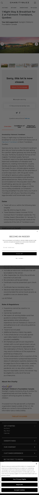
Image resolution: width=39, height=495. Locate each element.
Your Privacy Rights (19, 479)
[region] (19, 478)
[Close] (36, 464)
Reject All (19, 484)
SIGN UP (19, 253)
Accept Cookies (19, 490)
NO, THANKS (19, 258)
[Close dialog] (37, 231)
